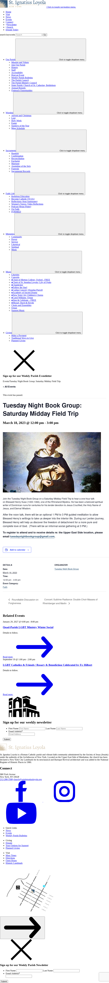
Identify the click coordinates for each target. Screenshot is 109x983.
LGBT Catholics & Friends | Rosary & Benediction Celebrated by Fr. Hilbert (47, 664)
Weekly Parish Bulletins (22, 77)
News (8, 17)
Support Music (18, 310)
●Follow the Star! (19, 287)
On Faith (15, 209)
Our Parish (10, 59)
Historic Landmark (14, 863)
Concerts (15, 277)
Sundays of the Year (20, 126)
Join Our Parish (18, 65)
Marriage (15, 163)
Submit (7, 739)
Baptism (15, 153)
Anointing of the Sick (21, 166)
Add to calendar (17, 549)
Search (10, 27)
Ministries (10, 234)
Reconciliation (17, 158)
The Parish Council (20, 80)
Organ (14, 308)
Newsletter (12, 24)
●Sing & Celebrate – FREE (23, 300)
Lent (13, 118)
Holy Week (16, 120)
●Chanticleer (17, 285)
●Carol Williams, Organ (22, 297)
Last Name (51, 728)
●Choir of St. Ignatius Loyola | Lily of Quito (31, 282)
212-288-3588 (6, 779)
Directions (10, 858)
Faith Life (10, 193)
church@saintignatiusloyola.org (27, 779)
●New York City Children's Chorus (27, 295)
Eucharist (15, 161)
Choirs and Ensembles (21, 305)
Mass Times (11, 855)
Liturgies (15, 274)
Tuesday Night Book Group (66, 568)
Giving (9, 332)
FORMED (16, 211)
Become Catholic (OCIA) (22, 199)
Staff (13, 70)
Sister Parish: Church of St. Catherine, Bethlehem (33, 85)
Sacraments (11, 150)
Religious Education (20, 196)
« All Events (9, 386)
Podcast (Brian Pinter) (21, 206)
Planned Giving (18, 340)
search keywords (7, 34)
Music (14, 249)
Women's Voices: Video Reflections (27, 204)
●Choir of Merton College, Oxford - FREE (30, 280)
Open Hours (11, 860)
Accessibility (17, 72)
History (14, 67)
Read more (8, 657)
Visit (8, 14)
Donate (9, 843)
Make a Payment (18, 335)
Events (9, 19)
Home (8, 12)
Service (14, 242)
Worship (9, 112)
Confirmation (17, 156)
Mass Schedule (18, 128)
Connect (9, 22)
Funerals (15, 168)
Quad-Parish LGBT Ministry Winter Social (28, 627)
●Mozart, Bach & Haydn (22, 303)
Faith (5, 587)
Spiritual (15, 247)
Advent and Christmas (21, 115)
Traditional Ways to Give (22, 338)
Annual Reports (18, 88)
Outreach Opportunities (21, 90)
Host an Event (17, 75)
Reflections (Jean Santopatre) (24, 201)
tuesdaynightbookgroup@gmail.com (32, 536)
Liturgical (15, 244)
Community (16, 237)
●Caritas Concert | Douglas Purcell (27, 290)
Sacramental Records (20, 171)
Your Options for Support (17, 845)
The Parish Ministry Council (24, 83)
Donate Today (12, 30)
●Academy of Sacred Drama (24, 292)
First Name (13, 728)
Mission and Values (20, 62)
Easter (14, 123)
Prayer (14, 239)
